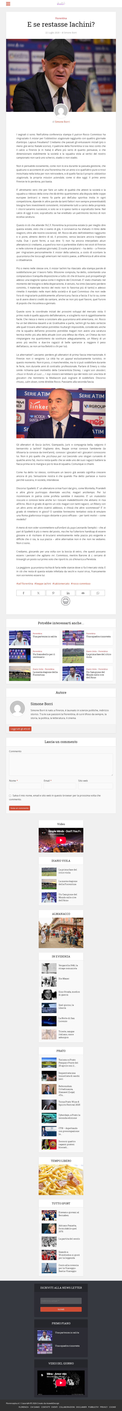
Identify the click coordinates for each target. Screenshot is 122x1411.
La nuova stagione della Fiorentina (45, 673)
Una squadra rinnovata (98, 636)
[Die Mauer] (50, 981)
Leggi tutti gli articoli (20, 728)
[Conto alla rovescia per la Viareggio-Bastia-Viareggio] (50, 1268)
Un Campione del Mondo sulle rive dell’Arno (95, 675)
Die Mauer (64, 978)
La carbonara (61, 1180)
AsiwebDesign (52, 1403)
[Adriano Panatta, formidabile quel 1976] (50, 1228)
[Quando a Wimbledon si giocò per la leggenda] (50, 1255)
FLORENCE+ (24, 1407)
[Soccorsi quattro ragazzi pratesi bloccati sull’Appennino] (50, 1144)
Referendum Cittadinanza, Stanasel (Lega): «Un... (67, 1091)
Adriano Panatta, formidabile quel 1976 (68, 1228)
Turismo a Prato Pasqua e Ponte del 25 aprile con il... (68, 1062)
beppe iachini (43, 583)
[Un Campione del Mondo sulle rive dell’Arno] (50, 897)
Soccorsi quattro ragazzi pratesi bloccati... (67, 1144)
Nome (13, 780)
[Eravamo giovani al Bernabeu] (50, 1215)
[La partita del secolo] (50, 1242)
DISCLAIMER (81, 1407)
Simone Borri (70, 32)
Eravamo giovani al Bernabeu (69, 1214)
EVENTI (54, 1407)
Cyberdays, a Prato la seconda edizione (69, 1116)
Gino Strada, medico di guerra (69, 993)
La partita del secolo (69, 1238)
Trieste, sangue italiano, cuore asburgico (66, 1034)
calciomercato (61, 583)
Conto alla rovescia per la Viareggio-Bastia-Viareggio (69, 1268)
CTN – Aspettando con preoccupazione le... (69, 1131)
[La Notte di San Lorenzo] (50, 1021)
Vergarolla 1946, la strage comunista (68, 967)
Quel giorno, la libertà (66, 1006)
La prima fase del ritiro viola (98, 655)
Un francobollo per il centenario (44, 655)
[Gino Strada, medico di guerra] (50, 995)
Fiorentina (61, 18)
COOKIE (112, 1407)
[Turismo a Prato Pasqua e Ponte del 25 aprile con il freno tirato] (50, 1063)
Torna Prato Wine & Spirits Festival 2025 (69, 1103)
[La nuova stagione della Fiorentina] (50, 884)
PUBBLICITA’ (93, 1407)
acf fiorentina (25, 583)
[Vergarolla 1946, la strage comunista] (50, 968)
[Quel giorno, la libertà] (50, 1008)
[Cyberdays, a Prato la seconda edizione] (50, 1118)
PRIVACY (104, 1407)
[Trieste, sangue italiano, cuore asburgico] (50, 1034)
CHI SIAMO (35, 1407)
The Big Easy (61, 933)
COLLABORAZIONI (67, 1407)
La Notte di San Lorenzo (67, 1020)
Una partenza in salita (45, 636)
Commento (15, 751)
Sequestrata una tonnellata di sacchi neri (69, 1076)
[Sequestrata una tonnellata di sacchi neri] (50, 1076)
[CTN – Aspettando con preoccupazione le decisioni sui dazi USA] (50, 1131)
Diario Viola (91, 651)
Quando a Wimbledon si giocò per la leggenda (69, 1255)
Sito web (83, 780)
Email (48, 780)
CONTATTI (45, 1407)
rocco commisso (81, 583)
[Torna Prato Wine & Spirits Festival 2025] (50, 1105)
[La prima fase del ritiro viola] (50, 871)
